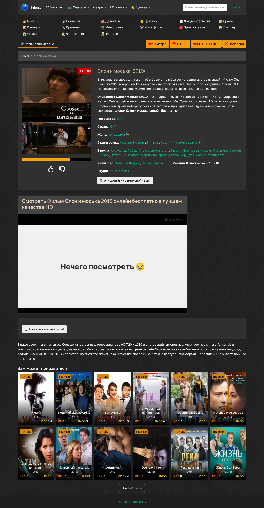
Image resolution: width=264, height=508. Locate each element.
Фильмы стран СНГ (187, 142)
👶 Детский (148, 21)
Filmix (36, 7)
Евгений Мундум (182, 155)
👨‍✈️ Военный (71, 21)
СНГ (113, 126)
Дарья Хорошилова (210, 155)
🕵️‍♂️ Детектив (110, 21)
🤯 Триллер (227, 27)
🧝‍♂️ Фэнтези (109, 34)
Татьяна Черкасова (184, 150)
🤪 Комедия (31, 27)
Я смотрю (175, 220)
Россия (166, 142)
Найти (235, 7)
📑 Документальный (193, 21)
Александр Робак (124, 150)
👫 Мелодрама (112, 27)
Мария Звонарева (154, 155)
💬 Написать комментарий (44, 329)
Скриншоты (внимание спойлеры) (125, 180)
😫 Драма (225, 21)
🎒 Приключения (192, 27)
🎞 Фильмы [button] (54, 7)
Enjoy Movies (119, 171)
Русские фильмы (132, 142)
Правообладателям (132, 501)
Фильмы (152, 142)
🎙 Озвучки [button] (117, 7)
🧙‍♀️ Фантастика (73, 34)
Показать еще (132, 488)
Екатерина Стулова (125, 155)
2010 (120, 118)
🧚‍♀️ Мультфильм (151, 27)
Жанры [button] (98, 7)
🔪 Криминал (71, 27)
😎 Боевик (30, 21)
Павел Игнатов (152, 163)
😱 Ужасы (29, 34)
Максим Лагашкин (215, 150)
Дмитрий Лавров (127, 163)
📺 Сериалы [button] (77, 7)
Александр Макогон (154, 150)
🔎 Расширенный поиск (37, 44)
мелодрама (116, 134)
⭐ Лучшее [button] (139, 7)
